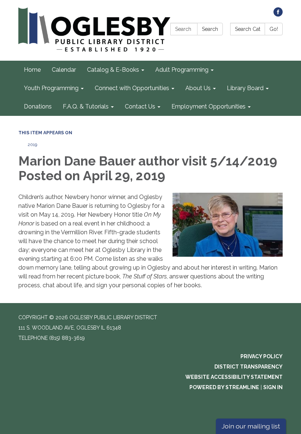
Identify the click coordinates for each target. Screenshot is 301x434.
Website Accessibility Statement (234, 377)
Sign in (273, 387)
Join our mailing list (251, 426)
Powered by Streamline (224, 387)
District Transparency (248, 367)
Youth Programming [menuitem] (51, 88)
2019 (32, 144)
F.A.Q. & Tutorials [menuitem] (86, 106)
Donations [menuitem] (38, 106)
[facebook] (278, 14)
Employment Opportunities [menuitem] (208, 106)
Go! (273, 29)
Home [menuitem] (32, 69)
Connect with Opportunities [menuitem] (132, 88)
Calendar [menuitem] (64, 69)
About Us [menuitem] (198, 88)
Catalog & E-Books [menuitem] (113, 69)
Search (210, 29)
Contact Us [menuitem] (140, 106)
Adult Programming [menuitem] (181, 69)
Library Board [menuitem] (245, 88)
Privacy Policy (261, 356)
